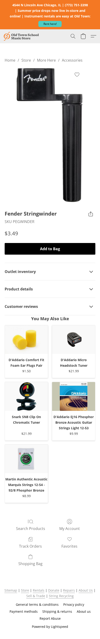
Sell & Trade (35, 596)
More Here (46, 60)
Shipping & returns (57, 611)
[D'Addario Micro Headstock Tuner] (73, 339)
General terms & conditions (37, 604)
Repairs (69, 590)
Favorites (69, 546)
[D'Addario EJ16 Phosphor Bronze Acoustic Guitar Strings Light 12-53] (73, 396)
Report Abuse (50, 618)
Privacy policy (73, 604)
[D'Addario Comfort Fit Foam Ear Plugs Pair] (26, 339)
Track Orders (30, 546)
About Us (86, 590)
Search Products (30, 528)
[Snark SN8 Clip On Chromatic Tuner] (26, 396)
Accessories (72, 60)
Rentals (38, 590)
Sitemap (10, 590)
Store (26, 60)
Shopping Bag (30, 563)
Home (10, 60)
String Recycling (61, 596)
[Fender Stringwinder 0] (50, 135)
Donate (53, 590)
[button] (50, 24)
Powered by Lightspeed (50, 626)
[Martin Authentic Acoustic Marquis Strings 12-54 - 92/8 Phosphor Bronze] (26, 459)
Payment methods (24, 611)
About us (84, 611)
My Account (69, 528)
